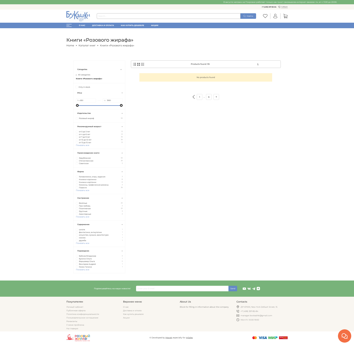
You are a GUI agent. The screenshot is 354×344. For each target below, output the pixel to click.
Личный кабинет (74, 307)
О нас (82, 25)
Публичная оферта (75, 310)
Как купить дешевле (132, 25)
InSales (189, 337)
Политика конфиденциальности (82, 314)
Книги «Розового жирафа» (89, 79)
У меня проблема (75, 325)
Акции (154, 25)
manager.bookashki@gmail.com (256, 315)
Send (232, 288)
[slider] (77, 105)
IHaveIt (168, 337)
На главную (72, 328)
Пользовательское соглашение (82, 317)
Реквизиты (71, 321)
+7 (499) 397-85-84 (269, 7)
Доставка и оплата (103, 25)
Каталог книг (87, 45)
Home (70, 45)
